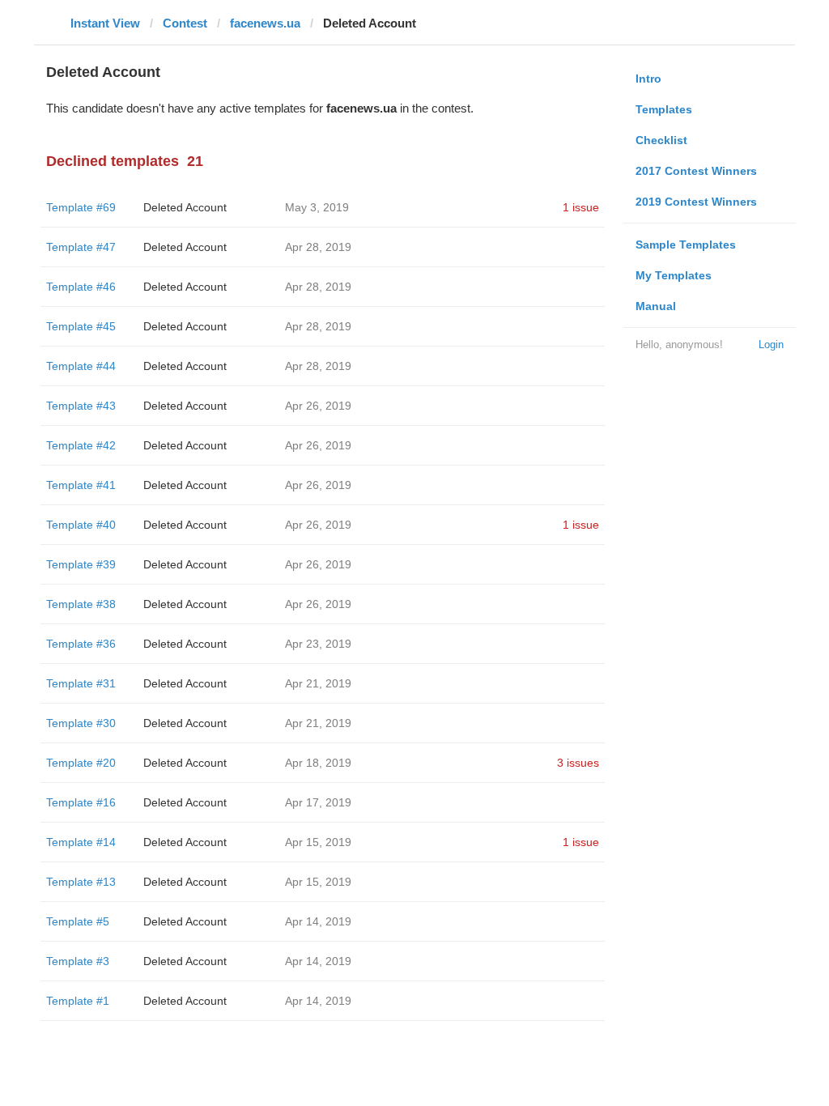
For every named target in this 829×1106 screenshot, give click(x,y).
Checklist (661, 140)
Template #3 (77, 961)
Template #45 (81, 326)
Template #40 (81, 524)
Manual (656, 306)
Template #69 (81, 207)
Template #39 (81, 564)
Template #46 (81, 286)
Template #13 (81, 881)
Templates (664, 109)
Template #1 (77, 1000)
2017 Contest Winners (696, 170)
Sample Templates (686, 244)
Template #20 (81, 762)
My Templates (674, 275)
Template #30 (81, 723)
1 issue (581, 207)
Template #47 (81, 246)
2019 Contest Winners (696, 201)
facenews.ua (265, 23)
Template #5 (77, 921)
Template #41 (81, 485)
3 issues (578, 762)
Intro (648, 78)
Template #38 (81, 604)
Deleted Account (185, 207)
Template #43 (81, 405)
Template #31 (81, 683)
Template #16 (81, 802)
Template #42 (81, 445)
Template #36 (81, 643)
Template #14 (81, 842)
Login (771, 344)
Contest (185, 23)
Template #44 (81, 365)
